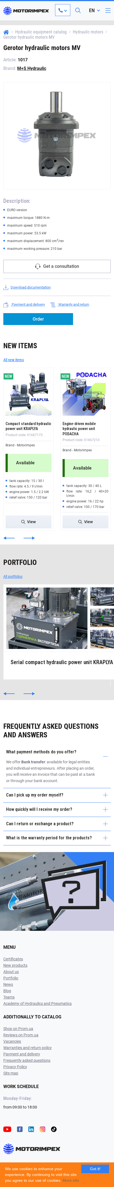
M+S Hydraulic (31, 68)
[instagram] (42, 1129)
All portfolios (12, 576)
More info (71, 1180)
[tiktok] (54, 1129)
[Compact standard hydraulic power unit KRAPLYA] (28, 393)
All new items (13, 360)
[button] (9, 538)
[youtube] (7, 1129)
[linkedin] (31, 1129)
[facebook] (20, 1129)
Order (38, 319)
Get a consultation (61, 266)
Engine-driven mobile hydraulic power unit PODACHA (79, 428)
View (31, 522)
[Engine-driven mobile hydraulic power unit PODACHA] (85, 393)
